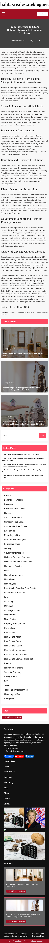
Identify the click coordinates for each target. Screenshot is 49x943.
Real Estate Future (13, 646)
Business (8, 504)
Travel (7, 685)
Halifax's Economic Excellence (18, 562)
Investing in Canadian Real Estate (20, 588)
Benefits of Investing (13, 500)
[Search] (42, 435)
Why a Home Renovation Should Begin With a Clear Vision (23, 355)
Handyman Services (13, 566)
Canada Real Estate (13, 517)
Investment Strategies (14, 592)
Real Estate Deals (12, 641)
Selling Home (10, 676)
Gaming (7, 548)
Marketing (8, 601)
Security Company (12, 672)
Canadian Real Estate (14, 522)
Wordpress (9, 699)
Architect (8, 495)
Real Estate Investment (15, 650)
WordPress (18, 941)
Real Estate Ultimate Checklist (18, 659)
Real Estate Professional (15, 654)
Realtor (7, 663)
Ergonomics (9, 531)
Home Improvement (13, 575)
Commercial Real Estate (15, 526)
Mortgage (8, 606)
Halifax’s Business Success (26, 312)
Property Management (14, 623)
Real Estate (9, 632)
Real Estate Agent (12, 637)
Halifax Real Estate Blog (18, 40)
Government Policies (14, 553)
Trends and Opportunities (16, 690)
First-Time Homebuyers (15, 539)
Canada (13, 312)
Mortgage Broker (12, 610)
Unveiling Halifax (12, 694)
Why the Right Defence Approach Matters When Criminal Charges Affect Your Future (21, 389)
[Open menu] (3, 13)
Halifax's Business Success (17, 557)
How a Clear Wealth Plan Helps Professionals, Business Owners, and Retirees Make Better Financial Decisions (24, 423)
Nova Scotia (10, 619)
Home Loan (9, 579)
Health (7, 570)
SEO (6, 681)
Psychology (9, 628)
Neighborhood (10, 615)
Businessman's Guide (14, 508)
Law (6, 597)
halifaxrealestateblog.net (24, 4)
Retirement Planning (13, 668)
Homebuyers (10, 584)
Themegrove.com (37, 941)
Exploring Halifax (12, 535)
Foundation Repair (12, 544)
